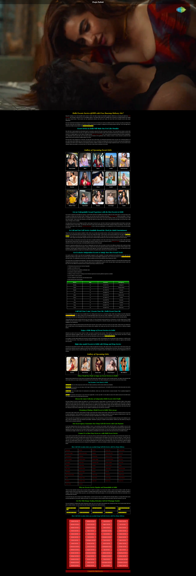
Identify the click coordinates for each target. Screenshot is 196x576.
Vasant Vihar (68, 483)
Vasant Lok (121, 480)
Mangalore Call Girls (106, 556)
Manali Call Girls (74, 543)
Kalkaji (120, 465)
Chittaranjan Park (109, 453)
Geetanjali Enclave (109, 459)
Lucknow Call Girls (90, 546)
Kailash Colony (108, 465)
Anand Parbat (121, 450)
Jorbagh (93, 465)
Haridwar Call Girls (75, 527)
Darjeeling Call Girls (123, 552)
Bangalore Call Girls (91, 527)
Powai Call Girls (106, 559)
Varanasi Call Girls (75, 565)
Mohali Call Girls (90, 562)
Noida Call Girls (90, 533)
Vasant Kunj (107, 480)
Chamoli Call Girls (74, 530)
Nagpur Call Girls (106, 524)
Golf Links (121, 459)
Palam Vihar (94, 474)
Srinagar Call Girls (122, 546)
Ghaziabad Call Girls (106, 537)
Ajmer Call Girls (106, 565)
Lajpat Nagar (108, 468)
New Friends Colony (70, 474)
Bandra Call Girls (122, 537)
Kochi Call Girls (91, 537)
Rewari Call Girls (122, 521)
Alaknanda (68, 450)
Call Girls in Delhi (113, 216)
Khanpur (94, 468)
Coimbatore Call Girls (122, 562)
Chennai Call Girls (90, 524)
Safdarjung (107, 474)
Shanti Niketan (122, 477)
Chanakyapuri (68, 456)
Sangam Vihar (82, 477)
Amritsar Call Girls (122, 556)
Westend (81, 483)
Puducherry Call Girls (90, 552)
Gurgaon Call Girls (90, 549)
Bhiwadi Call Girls (90, 559)
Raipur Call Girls (90, 530)
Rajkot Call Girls (122, 540)
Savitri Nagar (108, 477)
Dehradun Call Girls (75, 524)
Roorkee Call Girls (74, 552)
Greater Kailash (108, 462)
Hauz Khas (121, 462)
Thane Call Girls (106, 540)
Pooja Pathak (98, 2)
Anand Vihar (108, 450)
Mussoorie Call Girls (75, 546)
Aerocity (93, 450)
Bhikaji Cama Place (83, 453)
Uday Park (94, 480)
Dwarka (120, 456)
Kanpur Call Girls (90, 556)
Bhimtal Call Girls (74, 537)
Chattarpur (81, 456)
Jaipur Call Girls (122, 549)
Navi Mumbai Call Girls (122, 559)
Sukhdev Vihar (82, 480)
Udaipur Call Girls (122, 565)
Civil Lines (121, 453)
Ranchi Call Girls (106, 543)
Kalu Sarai (68, 468)
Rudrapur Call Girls (75, 556)
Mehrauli (107, 471)
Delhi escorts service (87, 226)
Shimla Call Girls (74, 540)
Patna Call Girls (106, 521)
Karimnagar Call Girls (106, 562)
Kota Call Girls (123, 524)
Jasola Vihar (81, 465)
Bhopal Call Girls (90, 565)
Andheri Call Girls (122, 530)
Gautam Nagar (95, 459)
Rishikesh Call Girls (75, 549)
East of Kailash (69, 459)
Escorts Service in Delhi (97, 134)
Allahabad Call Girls (75, 562)
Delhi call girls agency (125, 256)
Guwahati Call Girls (75, 559)
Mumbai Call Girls (90, 543)
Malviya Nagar (82, 471)
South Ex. (68, 480)
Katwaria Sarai (82, 468)
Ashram (80, 450)
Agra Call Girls (107, 549)
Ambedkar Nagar (69, 453)
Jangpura (67, 465)
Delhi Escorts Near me (70, 315)
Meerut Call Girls (122, 527)
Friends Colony (82, 459)
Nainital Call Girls (74, 521)
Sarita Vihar (94, 477)
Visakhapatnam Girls (106, 546)
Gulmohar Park (95, 462)
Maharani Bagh (122, 468)
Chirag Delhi (94, 456)
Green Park (81, 462)
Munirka (93, 471)
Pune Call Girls (107, 533)
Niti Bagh (81, 474)
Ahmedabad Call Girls (106, 530)
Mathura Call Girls (106, 552)
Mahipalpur (68, 471)
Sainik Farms (121, 474)
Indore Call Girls (106, 527)
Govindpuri (68, 462)
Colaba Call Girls (122, 533)
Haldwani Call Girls (91, 521)
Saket (67, 477)
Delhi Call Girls (106, 571)
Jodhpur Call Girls (122, 543)
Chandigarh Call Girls (90, 540)
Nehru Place (121, 471)
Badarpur (94, 453)
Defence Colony (108, 456)
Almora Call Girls (74, 533)
